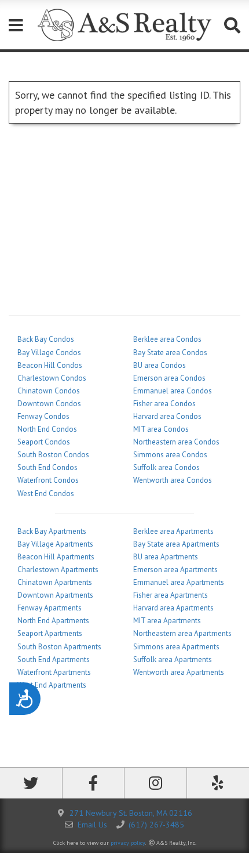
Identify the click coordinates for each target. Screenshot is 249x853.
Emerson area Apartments (175, 569)
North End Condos (47, 429)
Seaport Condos (43, 442)
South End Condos (47, 467)
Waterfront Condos (48, 480)
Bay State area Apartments (176, 544)
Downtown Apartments (55, 595)
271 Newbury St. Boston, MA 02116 (130, 813)
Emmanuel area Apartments (178, 582)
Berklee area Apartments (173, 531)
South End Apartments (53, 659)
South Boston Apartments (59, 647)
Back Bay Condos (45, 339)
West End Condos (45, 493)
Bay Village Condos (49, 352)
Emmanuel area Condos (172, 391)
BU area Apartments (165, 557)
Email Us (92, 824)
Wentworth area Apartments (178, 672)
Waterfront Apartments (54, 672)
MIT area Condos (161, 429)
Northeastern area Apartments (182, 633)
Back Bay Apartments (51, 531)
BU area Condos (159, 365)
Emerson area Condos (169, 378)
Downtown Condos (49, 404)
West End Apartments (51, 685)
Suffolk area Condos (166, 467)
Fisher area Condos (164, 404)
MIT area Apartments (167, 621)
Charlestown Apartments (57, 569)
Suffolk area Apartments (172, 659)
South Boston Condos (53, 455)
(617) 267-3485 (156, 824)
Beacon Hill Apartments (55, 557)
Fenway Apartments (49, 608)
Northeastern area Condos (176, 442)
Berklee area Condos (167, 339)
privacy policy (128, 843)
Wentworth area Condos (172, 480)
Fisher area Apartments (170, 595)
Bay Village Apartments (55, 544)
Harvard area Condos (167, 416)
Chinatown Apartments (54, 582)
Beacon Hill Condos (49, 365)
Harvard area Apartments (173, 608)
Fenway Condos (43, 416)
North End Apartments (53, 621)
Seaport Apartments (49, 633)
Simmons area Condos (170, 455)
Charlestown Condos (51, 378)
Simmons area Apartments (176, 647)
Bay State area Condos (170, 352)
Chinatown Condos (48, 391)
